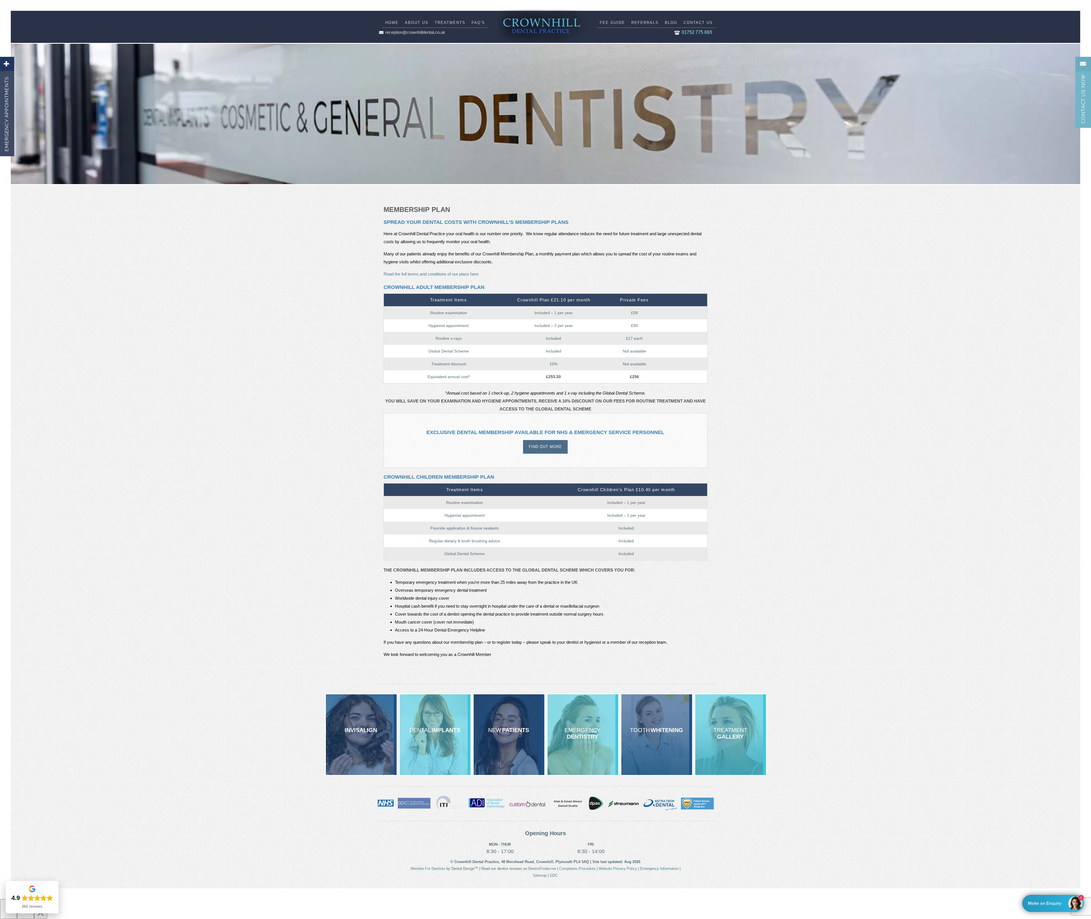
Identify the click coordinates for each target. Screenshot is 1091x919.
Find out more (545, 447)
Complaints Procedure (577, 868)
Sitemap (540, 875)
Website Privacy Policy (618, 868)
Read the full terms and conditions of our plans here (431, 274)
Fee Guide (612, 22)
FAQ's (478, 22)
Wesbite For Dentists (428, 868)
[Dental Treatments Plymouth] (730, 734)
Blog (671, 22)
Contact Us (698, 22)
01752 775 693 (697, 32)
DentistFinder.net (542, 868)
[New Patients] (509, 734)
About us (416, 22)
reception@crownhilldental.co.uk (415, 32)
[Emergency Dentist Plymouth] (582, 734)
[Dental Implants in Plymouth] (435, 734)
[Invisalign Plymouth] (361, 734)
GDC (554, 875)
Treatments (450, 22)
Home (392, 22)
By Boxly (1054, 903)
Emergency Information (659, 868)
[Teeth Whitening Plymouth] (656, 734)
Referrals (645, 22)
